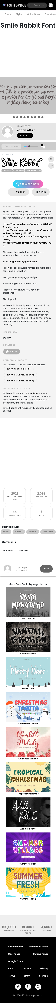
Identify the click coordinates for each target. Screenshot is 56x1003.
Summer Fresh (28, 898)
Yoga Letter (25, 130)
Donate (13, 351)
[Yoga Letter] (8, 132)
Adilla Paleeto (28, 828)
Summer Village (28, 863)
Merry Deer (28, 688)
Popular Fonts (15, 946)
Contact (25, 135)
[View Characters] (51, 159)
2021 (14, 493)
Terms (11, 975)
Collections (33, 14)
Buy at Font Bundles (17, 369)
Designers (47, 931)
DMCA (26, 975)
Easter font (32, 393)
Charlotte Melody (28, 758)
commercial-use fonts (28, 932)
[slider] (29, 146)
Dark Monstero (28, 618)
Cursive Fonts (40, 953)
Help (10, 968)
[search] (37, 5)
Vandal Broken (28, 653)
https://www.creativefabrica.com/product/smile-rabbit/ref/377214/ (27, 232)
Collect (20, 192)
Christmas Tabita (28, 723)
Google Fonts (15, 961)
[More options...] (51, 166)
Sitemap (43, 975)
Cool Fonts (14, 953)
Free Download (31, 184)
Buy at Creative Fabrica (19, 375)
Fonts (8, 14)
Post (46, 568)
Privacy (44, 968)
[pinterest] (38, 987)
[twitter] (28, 987)
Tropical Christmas (28, 793)
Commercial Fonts (38, 946)
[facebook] (18, 987)
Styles (19, 14)
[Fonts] (14, 5)
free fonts (9, 931)
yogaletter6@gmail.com (23, 261)
